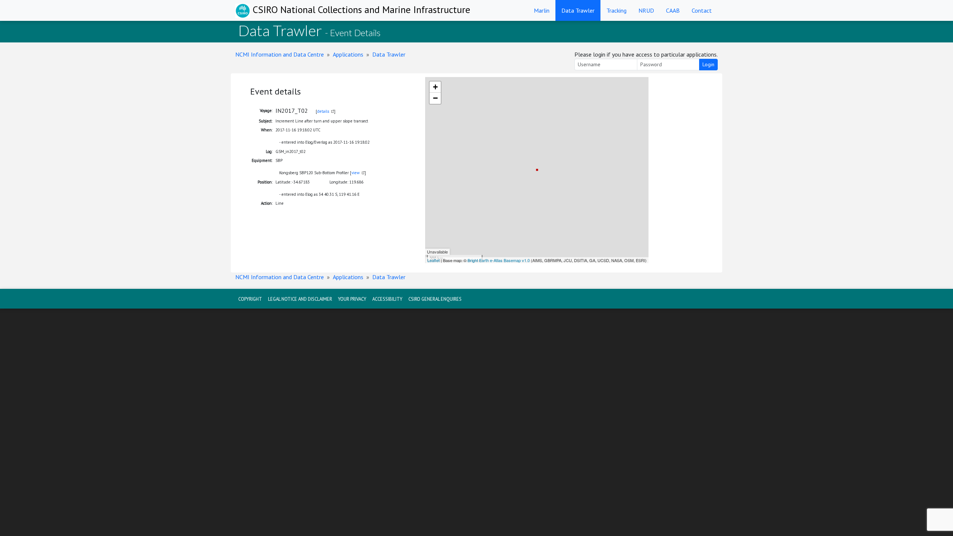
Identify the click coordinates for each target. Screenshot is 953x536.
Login (708, 64)
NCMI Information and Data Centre (279, 54)
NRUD (646, 10)
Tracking (616, 10)
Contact (702, 10)
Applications (348, 54)
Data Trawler (578, 10)
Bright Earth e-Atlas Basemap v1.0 (499, 260)
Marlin (541, 10)
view (355, 172)
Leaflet (433, 260)
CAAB (673, 10)
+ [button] (435, 87)
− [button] (435, 98)
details (323, 111)
